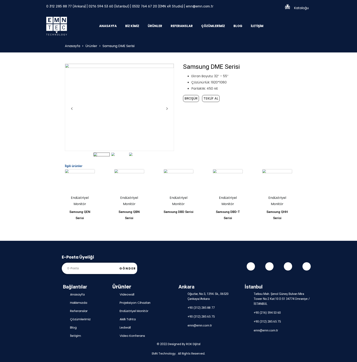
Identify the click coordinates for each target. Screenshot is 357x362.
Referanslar (182, 26)
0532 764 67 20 (144, 6)
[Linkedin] (306, 266)
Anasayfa (108, 26)
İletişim (257, 26)
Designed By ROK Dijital (184, 344)
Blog (237, 26)
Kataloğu (301, 8)
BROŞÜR (191, 98)
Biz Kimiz (132, 26)
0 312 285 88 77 (59, 6)
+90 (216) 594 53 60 (267, 313)
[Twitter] (269, 266)
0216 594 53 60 (101, 6)
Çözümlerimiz (213, 26)
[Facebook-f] (251, 266)
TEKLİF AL (210, 98)
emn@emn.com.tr (199, 6)
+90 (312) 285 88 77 (201, 308)
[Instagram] (288, 266)
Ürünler (155, 26)
